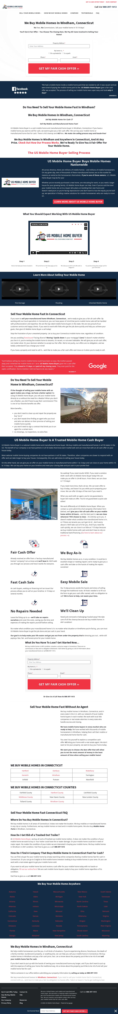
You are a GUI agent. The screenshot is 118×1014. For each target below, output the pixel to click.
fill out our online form (28, 869)
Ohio (82, 911)
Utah (106, 906)
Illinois (35, 901)
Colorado (12, 916)
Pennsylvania (82, 926)
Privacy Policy (6, 1003)
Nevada (59, 926)
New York (82, 897)
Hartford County (57, 793)
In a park (67, 53)
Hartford (25, 771)
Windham (56, 775)
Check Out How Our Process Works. (39, 143)
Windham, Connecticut (47, 977)
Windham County (57, 801)
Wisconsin (106, 931)
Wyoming (105, 935)
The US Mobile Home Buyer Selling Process (59, 153)
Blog (21, 1003)
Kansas (35, 916)
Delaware (12, 926)
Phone (43, 57)
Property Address (59, 43)
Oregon (82, 921)
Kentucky (35, 921)
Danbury (56, 771)
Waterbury (90, 771)
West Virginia (106, 926)
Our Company (111, 2)
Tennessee (106, 897)
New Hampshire (59, 931)
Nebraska (59, 921)
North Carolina (82, 901)
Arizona (12, 901)
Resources (23, 1000)
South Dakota (106, 892)
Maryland (35, 935)
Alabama (12, 892)
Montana (59, 916)
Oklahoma (82, 916)
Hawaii (35, 892)
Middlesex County (26, 797)
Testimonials (87, 13)
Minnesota (59, 901)
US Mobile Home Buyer (22, 839)
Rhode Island (82, 931)
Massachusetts (59, 892)
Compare (74, 13)
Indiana (36, 906)
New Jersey (59, 935)
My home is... (59, 51)
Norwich (25, 775)
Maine (35, 931)
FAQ (97, 13)
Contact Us (23, 992)
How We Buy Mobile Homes (55, 13)
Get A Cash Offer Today (95, 2)
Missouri (59, 911)
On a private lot (55, 53)
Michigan (59, 897)
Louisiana (35, 926)
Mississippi (59, 906)
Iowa (35, 911)
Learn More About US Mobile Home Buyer (78, 201)
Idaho (35, 897)
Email (75, 57)
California (12, 911)
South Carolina (82, 935)
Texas (106, 901)
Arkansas (12, 906)
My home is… (32, 666)
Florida (12, 931)
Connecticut (12, 921)
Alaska (12, 897)
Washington (105, 921)
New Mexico (82, 892)
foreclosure (28, 338)
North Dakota (82, 906)
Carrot (70, 1003)
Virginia (106, 916)
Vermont (105, 911)
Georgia (12, 935)
